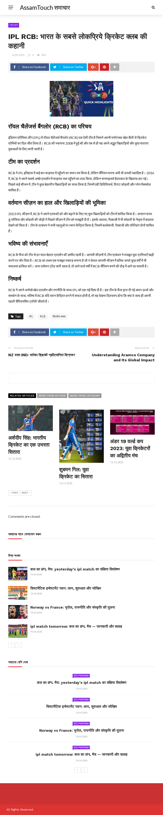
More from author (52, 395)
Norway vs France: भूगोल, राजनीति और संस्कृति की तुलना (72, 607)
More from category (85, 395)
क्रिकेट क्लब (59, 316)
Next (25, 492)
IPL (31, 316)
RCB (42, 316)
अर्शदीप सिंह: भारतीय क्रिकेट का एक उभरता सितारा (28, 445)
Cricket (13, 25)
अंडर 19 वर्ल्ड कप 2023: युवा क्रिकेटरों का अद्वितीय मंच (130, 448)
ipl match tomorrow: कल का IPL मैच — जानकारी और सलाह (76, 626)
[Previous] (11, 645)
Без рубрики (81, 675)
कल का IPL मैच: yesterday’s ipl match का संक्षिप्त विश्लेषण (75, 569)
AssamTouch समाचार (45, 7)
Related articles (22, 395)
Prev (15, 492)
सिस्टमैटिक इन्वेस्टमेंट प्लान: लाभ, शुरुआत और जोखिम (65, 588)
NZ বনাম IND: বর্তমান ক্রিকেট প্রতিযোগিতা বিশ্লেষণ (41, 355)
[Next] (18, 645)
